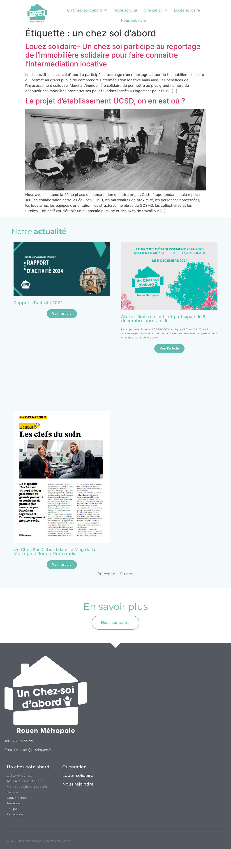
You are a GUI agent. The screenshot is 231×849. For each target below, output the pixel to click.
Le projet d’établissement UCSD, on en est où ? (105, 100)
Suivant (127, 574)
